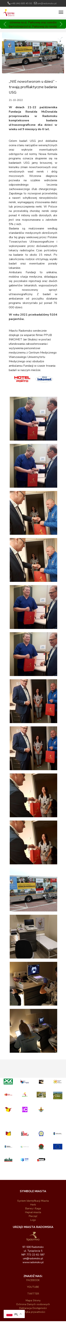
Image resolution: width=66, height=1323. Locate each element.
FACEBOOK (33, 1280)
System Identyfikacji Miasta (33, 1201)
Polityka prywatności (33, 1312)
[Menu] (61, 12)
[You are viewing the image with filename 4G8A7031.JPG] (36, 890)
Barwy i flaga (33, 1208)
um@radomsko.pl (47, 3)
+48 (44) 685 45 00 (21, 3)
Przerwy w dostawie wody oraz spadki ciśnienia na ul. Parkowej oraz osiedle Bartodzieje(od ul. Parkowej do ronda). (33, 22)
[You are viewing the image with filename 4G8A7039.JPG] (36, 984)
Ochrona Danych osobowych (33, 1304)
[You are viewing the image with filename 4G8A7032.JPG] (36, 937)
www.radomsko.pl (33, 1262)
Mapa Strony (33, 1300)
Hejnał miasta (33, 1212)
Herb (33, 1204)
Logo (33, 1220)
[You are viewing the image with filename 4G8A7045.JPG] (36, 1031)
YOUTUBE (33, 1287)
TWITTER (33, 1293)
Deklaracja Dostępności (33, 1308)
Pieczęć (33, 1216)
